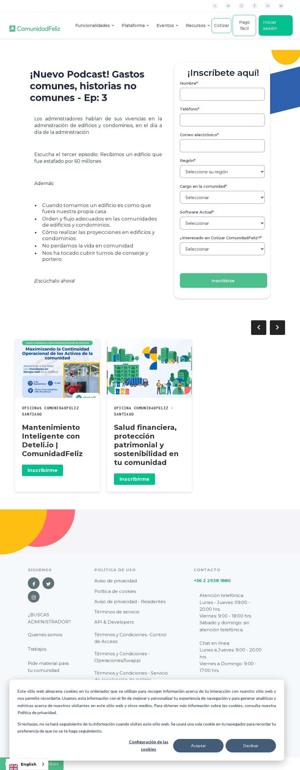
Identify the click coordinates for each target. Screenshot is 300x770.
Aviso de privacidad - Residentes (130, 601)
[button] (92, 25)
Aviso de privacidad (115, 581)
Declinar (250, 745)
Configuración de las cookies (148, 745)
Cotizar (221, 25)
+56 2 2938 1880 (212, 580)
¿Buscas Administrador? (49, 618)
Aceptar (198, 745)
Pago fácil (244, 25)
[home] (35, 25)
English (28, 764)
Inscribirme (42, 470)
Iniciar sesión (270, 25)
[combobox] (27, 764)
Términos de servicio (116, 612)
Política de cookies (115, 591)
